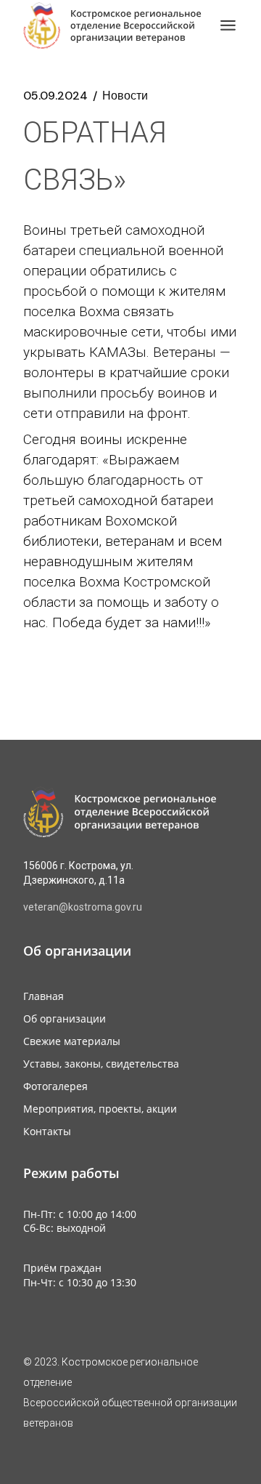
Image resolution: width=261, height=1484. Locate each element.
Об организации (64, 1018)
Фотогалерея (55, 1086)
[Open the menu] (228, 25)
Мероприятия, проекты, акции (100, 1109)
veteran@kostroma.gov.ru (82, 907)
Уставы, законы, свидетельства (101, 1063)
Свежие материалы (71, 1041)
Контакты (47, 1131)
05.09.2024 (55, 96)
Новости (125, 96)
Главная (43, 996)
